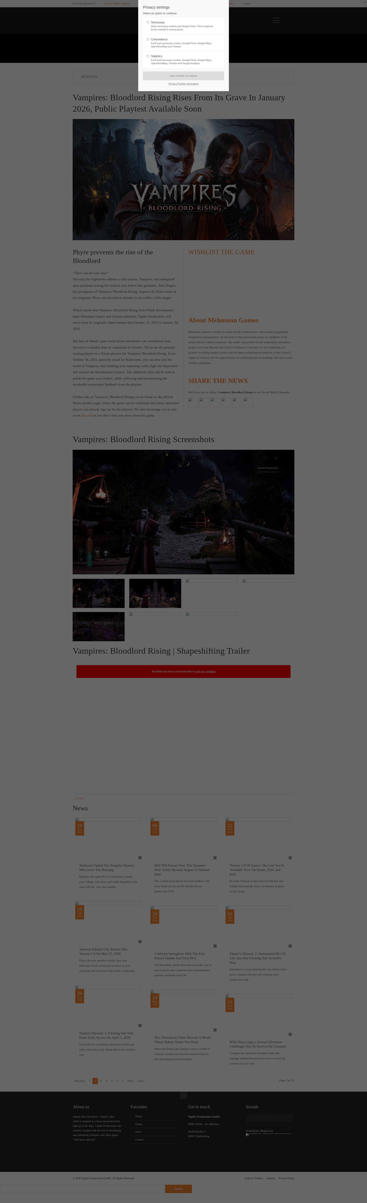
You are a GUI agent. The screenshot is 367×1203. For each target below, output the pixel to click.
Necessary (182, 26)
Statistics (181, 59)
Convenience (181, 43)
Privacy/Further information (184, 83)
